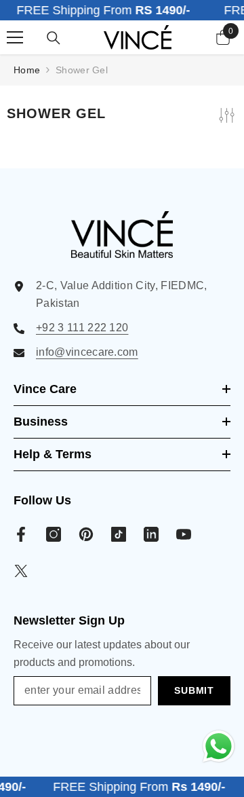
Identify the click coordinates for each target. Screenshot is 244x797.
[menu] (15, 37)
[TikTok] (118, 534)
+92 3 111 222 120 (82, 327)
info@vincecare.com (87, 352)
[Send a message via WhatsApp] (218, 746)
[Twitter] (21, 571)
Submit (194, 690)
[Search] (53, 38)
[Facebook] (21, 534)
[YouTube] (183, 534)
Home (27, 69)
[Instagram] (53, 534)
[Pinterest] (86, 534)
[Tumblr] (151, 534)
